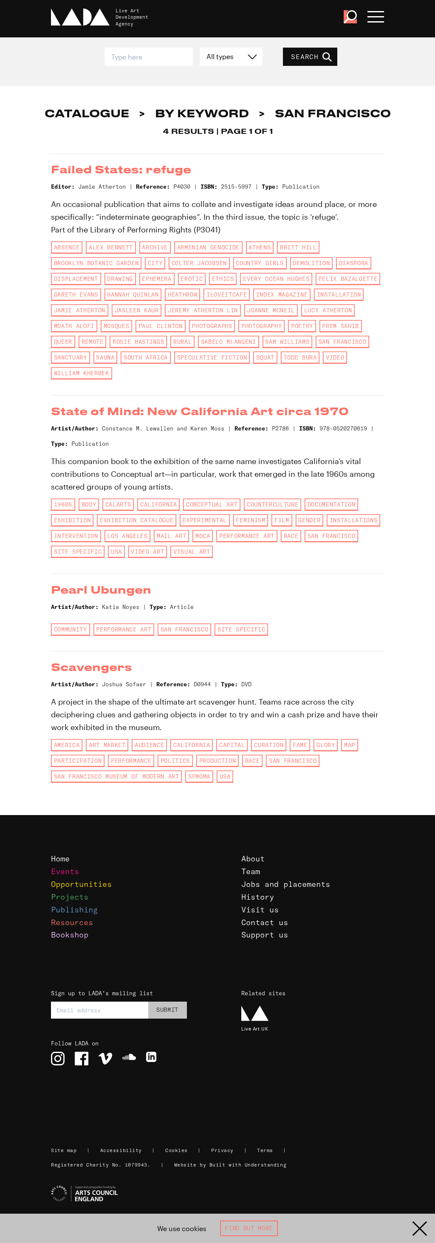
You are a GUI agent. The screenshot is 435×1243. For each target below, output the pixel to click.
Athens (260, 247)
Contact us (264, 922)
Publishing (74, 910)
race (291, 535)
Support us (264, 935)
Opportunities (81, 884)
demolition (311, 263)
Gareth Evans (76, 294)
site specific (78, 551)
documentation (332, 504)
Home (60, 859)
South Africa (146, 357)
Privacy (222, 1150)
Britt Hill (298, 247)
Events (65, 871)
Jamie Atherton (79, 310)
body (89, 504)
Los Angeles (127, 535)
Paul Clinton (160, 326)
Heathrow (182, 294)
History (257, 897)
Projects (69, 897)
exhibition (72, 520)
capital (232, 745)
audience (149, 745)
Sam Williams (287, 341)
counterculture (272, 504)
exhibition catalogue (136, 520)
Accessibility (121, 1150)
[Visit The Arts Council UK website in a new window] (221, 1194)
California (158, 504)
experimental (205, 520)
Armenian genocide (208, 247)
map (349, 745)
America (67, 745)
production (217, 760)
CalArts (118, 504)
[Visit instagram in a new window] (58, 1058)
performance (131, 760)
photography (261, 326)
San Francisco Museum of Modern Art (116, 776)
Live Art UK (254, 1028)
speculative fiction (212, 357)
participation (78, 760)
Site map (63, 1150)
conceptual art (211, 504)
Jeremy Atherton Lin (203, 310)
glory (325, 745)
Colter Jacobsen (199, 263)
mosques (117, 326)
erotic (192, 278)
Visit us (260, 910)
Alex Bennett (111, 247)
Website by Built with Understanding (230, 1165)
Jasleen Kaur (137, 310)
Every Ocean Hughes (276, 278)
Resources (72, 922)
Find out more (249, 1228)
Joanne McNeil (271, 310)
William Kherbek (81, 373)
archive (155, 247)
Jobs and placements (285, 884)
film (281, 520)
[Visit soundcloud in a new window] (129, 1058)
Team (250, 871)
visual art (191, 551)
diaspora (353, 263)
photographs (212, 326)
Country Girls (260, 263)
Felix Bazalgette (348, 278)
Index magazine (282, 294)
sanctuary (70, 357)
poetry (302, 326)
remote (93, 341)
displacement (76, 278)
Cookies (176, 1150)
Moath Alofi (74, 326)
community (70, 629)
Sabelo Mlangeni (228, 341)
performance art (246, 535)
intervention (76, 535)
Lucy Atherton (328, 310)
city (155, 263)
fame (300, 745)
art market (107, 745)
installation (339, 294)
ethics (223, 278)
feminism (250, 520)
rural (182, 341)
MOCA (202, 535)
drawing (120, 278)
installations (354, 520)
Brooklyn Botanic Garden (96, 263)
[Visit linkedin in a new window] (153, 1058)
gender (309, 520)
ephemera (156, 278)
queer (63, 341)
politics (175, 760)
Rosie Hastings (138, 341)
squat (265, 357)
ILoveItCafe (226, 294)
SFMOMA (199, 776)
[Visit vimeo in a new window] (105, 1058)
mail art (171, 535)
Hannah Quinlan (132, 294)
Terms (265, 1150)
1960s (63, 504)
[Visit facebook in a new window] (81, 1058)
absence (67, 247)
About (253, 859)
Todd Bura (300, 357)
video (335, 357)
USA (116, 551)
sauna (105, 357)
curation (268, 745)
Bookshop (69, 935)
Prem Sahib (340, 326)
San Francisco (343, 341)
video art (147, 551)
